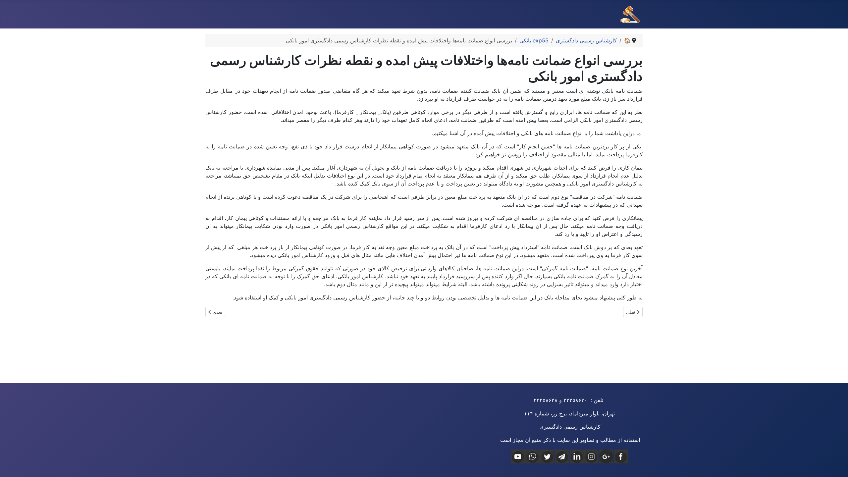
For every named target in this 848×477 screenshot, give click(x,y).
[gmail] (606, 456)
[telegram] (562, 456)
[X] (547, 456)
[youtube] (518, 456)
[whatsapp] (532, 456)
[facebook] (621, 456)
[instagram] (591, 456)
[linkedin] (577, 456)
